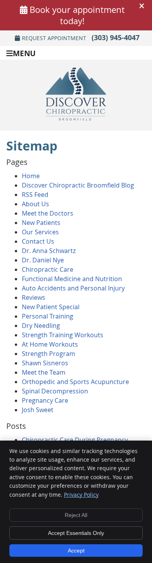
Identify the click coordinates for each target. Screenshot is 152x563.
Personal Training (47, 316)
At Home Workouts (50, 344)
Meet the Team (43, 372)
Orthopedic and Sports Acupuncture (75, 381)
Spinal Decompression (55, 391)
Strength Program (48, 353)
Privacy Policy (81, 494)
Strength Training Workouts (62, 335)
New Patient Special (51, 307)
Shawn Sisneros (45, 363)
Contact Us (38, 241)
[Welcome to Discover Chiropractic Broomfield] (76, 118)
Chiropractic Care (47, 269)
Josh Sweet (37, 409)
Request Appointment (54, 38)
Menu (24, 53)
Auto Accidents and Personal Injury (73, 288)
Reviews (33, 297)
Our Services (40, 232)
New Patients (41, 222)
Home (31, 176)
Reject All (76, 515)
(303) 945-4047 (116, 37)
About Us (35, 204)
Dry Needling (41, 325)
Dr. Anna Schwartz (49, 250)
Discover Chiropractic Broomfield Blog (78, 185)
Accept (76, 550)
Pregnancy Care (45, 400)
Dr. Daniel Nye (43, 260)
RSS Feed (35, 194)
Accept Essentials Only (76, 533)
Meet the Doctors (47, 213)
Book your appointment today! (77, 15)
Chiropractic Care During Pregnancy (75, 440)
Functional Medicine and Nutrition (72, 278)
